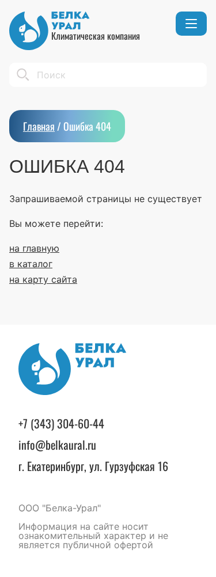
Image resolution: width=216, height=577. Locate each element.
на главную (34, 248)
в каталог (30, 263)
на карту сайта (43, 279)
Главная (39, 126)
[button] (191, 24)
